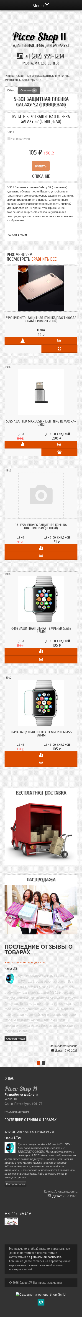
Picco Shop (39, 36)
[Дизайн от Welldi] (41, 1301)
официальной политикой (45, 1257)
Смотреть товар (15, 1038)
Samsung (28, 80)
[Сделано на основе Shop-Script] (41, 1294)
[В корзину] (59, 349)
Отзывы (27, 90)
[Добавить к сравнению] (23, 341)
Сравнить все (43, 259)
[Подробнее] (59, 341)
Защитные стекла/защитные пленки (40, 75)
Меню (39, 5)
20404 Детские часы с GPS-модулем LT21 (25, 962)
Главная (10, 75)
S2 (37, 80)
